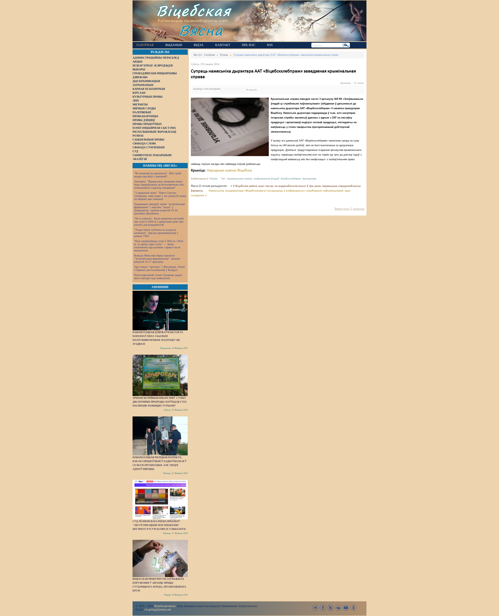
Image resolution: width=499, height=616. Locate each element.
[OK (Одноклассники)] (353, 607)
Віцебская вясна (165, 606)
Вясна (200, 30)
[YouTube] (345, 607)
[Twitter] (330, 607)
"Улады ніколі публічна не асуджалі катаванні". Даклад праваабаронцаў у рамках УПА (156, 233)
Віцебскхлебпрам (291, 178)
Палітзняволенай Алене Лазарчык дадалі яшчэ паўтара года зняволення (158, 277)
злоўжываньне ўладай (266, 178)
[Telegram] (315, 607)
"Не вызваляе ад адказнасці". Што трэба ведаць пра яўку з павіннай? (157, 175)
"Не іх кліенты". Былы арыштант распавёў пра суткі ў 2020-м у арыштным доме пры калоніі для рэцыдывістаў (159, 221)
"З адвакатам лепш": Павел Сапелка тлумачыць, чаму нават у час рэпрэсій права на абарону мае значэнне (160, 196)
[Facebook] (323, 607)
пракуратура (309, 178)
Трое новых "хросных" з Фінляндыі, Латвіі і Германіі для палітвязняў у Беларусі (159, 268)
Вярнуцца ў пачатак (349, 209)
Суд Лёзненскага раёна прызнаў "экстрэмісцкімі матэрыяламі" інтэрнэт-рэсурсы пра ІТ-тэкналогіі (159, 525)
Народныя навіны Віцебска (229, 170)
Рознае (214, 178)
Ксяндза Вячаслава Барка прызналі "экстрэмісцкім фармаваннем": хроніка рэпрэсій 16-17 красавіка (157, 258)
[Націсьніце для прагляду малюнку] (230, 126)
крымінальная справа (239, 178)
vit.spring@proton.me (157, 609)
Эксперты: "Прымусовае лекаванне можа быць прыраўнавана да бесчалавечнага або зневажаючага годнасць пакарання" (159, 184)
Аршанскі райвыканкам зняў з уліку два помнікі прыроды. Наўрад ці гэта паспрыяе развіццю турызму (160, 401)
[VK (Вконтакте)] (338, 607)
